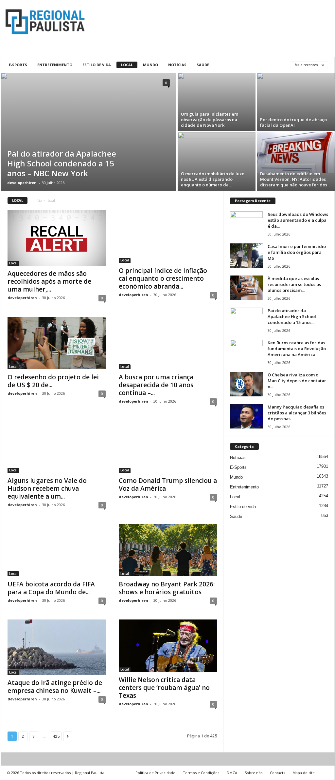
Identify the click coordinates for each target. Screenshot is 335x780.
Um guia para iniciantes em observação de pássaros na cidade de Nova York (209, 119)
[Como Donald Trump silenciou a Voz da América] (168, 446)
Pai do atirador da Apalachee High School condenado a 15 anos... (292, 316)
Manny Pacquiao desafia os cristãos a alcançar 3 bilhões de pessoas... (297, 413)
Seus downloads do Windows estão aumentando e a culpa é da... (298, 220)
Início (37, 200)
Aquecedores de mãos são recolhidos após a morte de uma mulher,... (49, 281)
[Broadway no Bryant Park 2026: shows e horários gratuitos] (168, 550)
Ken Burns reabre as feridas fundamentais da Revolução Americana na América (297, 348)
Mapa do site (303, 772)
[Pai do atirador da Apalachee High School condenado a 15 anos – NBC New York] (88, 132)
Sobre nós (253, 772)
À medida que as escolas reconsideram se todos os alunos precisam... (294, 284)
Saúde (203, 64)
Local (127, 64)
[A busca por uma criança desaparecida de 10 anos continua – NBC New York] (168, 343)
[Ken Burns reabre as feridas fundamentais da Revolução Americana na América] (246, 352)
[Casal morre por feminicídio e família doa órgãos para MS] (246, 255)
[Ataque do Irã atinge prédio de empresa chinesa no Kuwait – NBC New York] (57, 647)
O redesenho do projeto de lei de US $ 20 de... (53, 381)
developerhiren (22, 182)
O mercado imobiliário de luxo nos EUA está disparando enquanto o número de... (212, 179)
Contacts (277, 772)
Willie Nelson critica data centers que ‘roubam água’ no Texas (164, 687)
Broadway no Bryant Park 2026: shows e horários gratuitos (167, 588)
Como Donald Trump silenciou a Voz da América (168, 484)
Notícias (177, 64)
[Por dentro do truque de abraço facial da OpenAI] (296, 102)
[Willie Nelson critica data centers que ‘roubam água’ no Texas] (168, 645)
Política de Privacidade (155, 772)
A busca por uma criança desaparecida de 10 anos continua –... (156, 385)
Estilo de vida (96, 64)
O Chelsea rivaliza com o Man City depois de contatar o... (297, 381)
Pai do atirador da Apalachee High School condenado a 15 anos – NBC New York (61, 163)
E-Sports (18, 64)
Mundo (150, 64)
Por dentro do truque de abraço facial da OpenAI (293, 122)
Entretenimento (54, 64)
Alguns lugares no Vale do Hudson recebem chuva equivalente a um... (47, 488)
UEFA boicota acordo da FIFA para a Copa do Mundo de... (51, 588)
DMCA (232, 772)
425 (56, 736)
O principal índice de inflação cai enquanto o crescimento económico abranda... (163, 278)
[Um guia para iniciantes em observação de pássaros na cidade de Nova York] (217, 102)
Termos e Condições (201, 772)
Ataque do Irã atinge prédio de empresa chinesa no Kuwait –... (55, 686)
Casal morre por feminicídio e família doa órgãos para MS (297, 252)
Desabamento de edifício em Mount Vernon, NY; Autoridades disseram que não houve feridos (293, 179)
